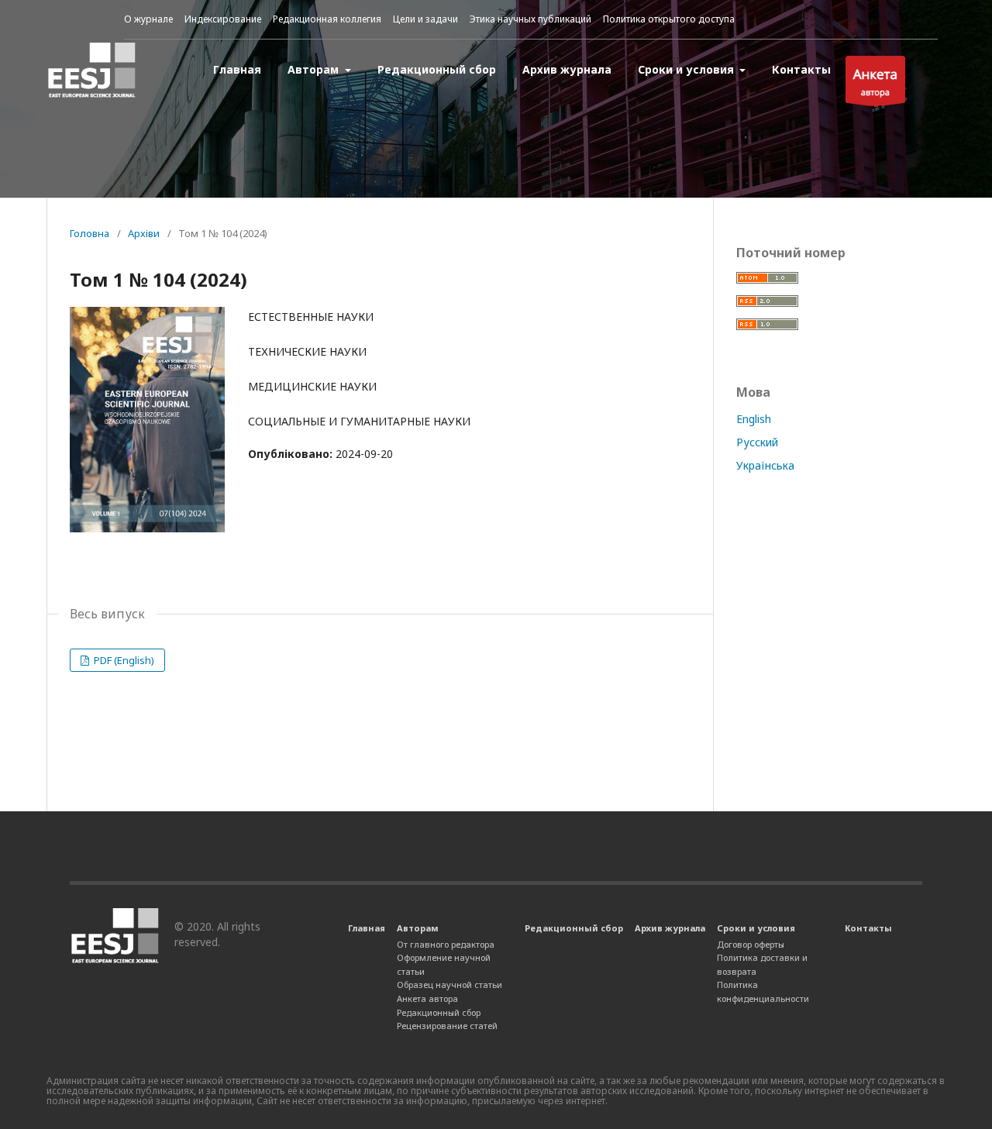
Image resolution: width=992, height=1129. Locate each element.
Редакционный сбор (436, 69)
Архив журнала (566, 69)
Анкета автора (427, 998)
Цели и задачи (425, 19)
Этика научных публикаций (530, 19)
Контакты (801, 69)
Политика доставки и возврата (762, 964)
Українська (765, 465)
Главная (237, 69)
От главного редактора (445, 944)
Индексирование (222, 19)
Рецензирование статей (447, 1025)
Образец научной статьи (449, 984)
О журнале (148, 19)
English (753, 418)
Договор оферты (750, 944)
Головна (89, 233)
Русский (757, 442)
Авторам (315, 69)
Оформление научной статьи (444, 964)
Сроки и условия (687, 69)
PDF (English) (122, 660)
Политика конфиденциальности (763, 991)
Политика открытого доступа (669, 19)
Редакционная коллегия (327, 19)
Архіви (144, 233)
